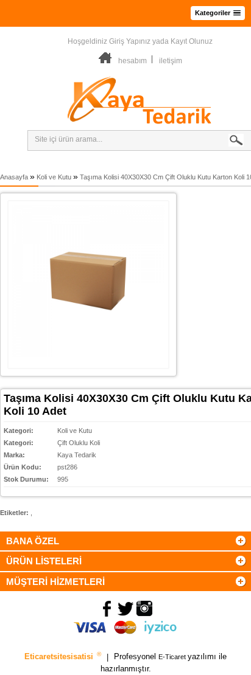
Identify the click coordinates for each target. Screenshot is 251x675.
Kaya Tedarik (76, 455)
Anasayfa (14, 177)
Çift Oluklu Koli (78, 442)
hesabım (132, 61)
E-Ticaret (173, 657)
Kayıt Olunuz (192, 41)
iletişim (170, 61)
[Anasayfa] (105, 61)
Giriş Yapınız (129, 41)
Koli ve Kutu (54, 177)
